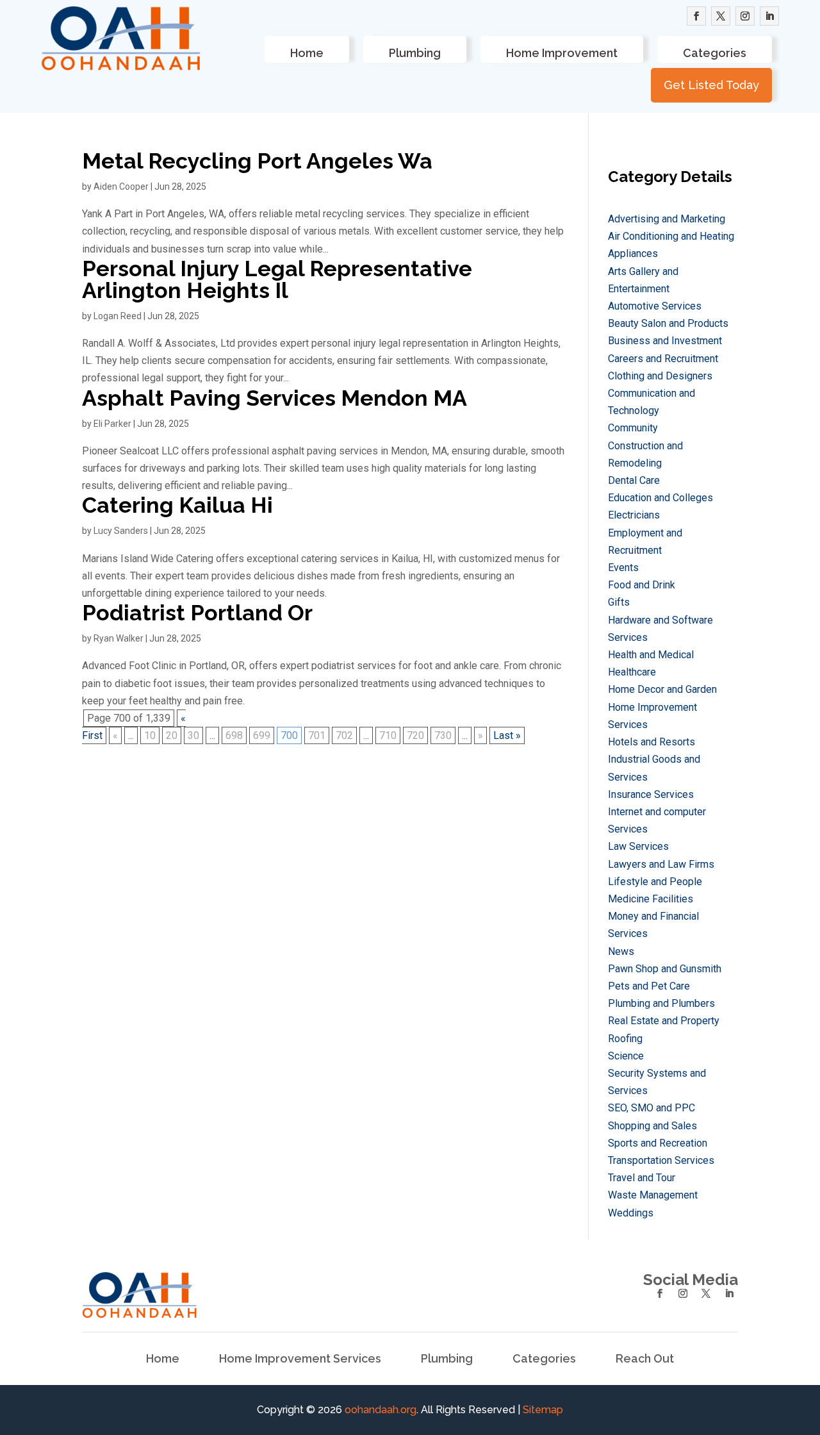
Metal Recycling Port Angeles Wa (257, 161)
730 (443, 735)
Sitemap (543, 1410)
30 (193, 735)
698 (234, 735)
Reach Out (645, 1359)
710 (388, 735)
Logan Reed (118, 316)
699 (261, 735)
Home (307, 53)
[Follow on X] (720, 16)
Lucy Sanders (121, 531)
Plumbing (415, 53)
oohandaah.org (380, 1410)
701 (316, 735)
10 (150, 735)
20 (171, 735)
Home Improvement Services (300, 1359)
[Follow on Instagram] (745, 16)
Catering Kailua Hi (177, 505)
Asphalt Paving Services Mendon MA (274, 398)
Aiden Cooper (121, 186)
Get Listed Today (711, 85)
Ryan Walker (119, 638)
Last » (507, 735)
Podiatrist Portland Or (197, 613)
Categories (714, 53)
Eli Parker (112, 424)
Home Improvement (562, 53)
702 (344, 735)
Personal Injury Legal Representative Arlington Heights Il (277, 279)
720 (415, 735)
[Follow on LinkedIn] (769, 16)
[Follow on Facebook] (696, 16)
